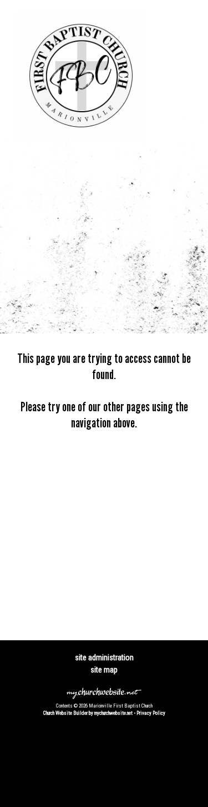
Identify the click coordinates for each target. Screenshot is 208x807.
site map (104, 669)
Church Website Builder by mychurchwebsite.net (88, 713)
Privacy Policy (150, 713)
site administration (104, 657)
